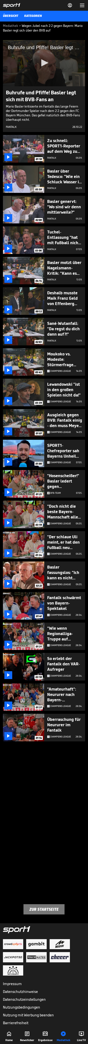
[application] (44, 63)
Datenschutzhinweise (20, 991)
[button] (44, 62)
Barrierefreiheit (15, 1023)
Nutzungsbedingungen (21, 1007)
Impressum (12, 983)
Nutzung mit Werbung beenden (28, 1015)
